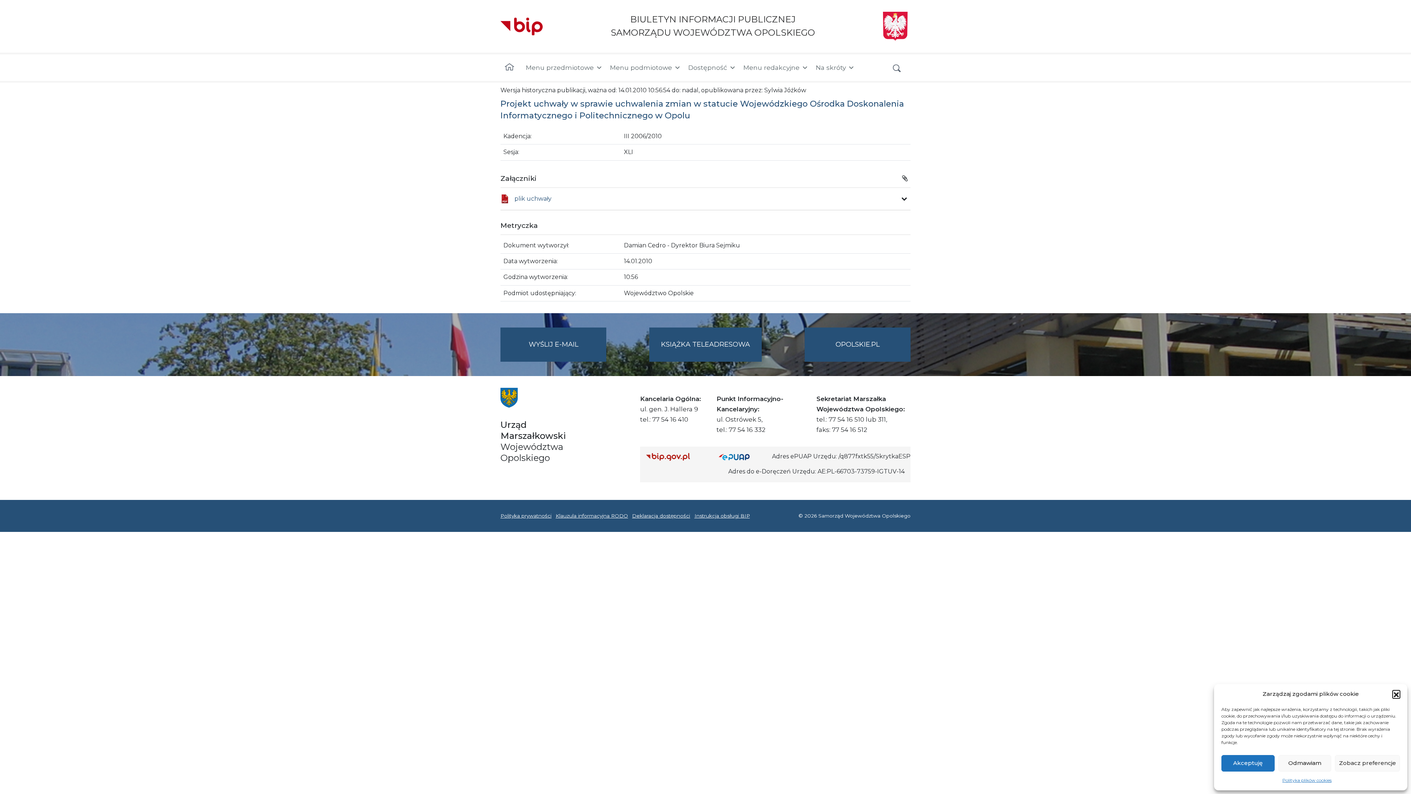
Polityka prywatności (526, 516)
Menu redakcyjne (771, 67)
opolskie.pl (858, 344)
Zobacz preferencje (1367, 762)
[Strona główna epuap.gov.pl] (742, 457)
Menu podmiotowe (641, 67)
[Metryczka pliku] (904, 199)
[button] (1396, 694)
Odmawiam (1304, 762)
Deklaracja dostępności (661, 516)
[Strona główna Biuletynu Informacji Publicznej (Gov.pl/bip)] (676, 457)
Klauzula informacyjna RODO (592, 516)
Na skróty (831, 67)
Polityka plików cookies (1307, 780)
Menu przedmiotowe (560, 67)
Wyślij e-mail (567, 351)
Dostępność (707, 67)
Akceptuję (1248, 762)
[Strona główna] (509, 67)
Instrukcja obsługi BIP (722, 516)
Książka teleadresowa (705, 344)
